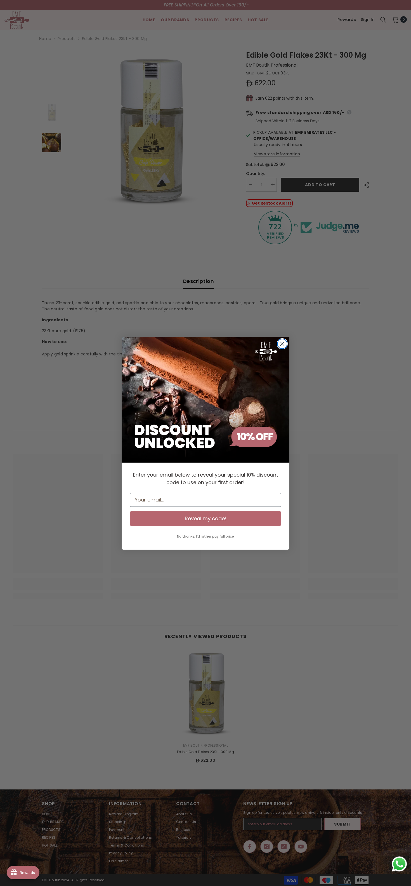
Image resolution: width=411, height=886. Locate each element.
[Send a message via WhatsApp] (399, 864)
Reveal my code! (205, 518)
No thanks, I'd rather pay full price (205, 536)
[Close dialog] (282, 344)
